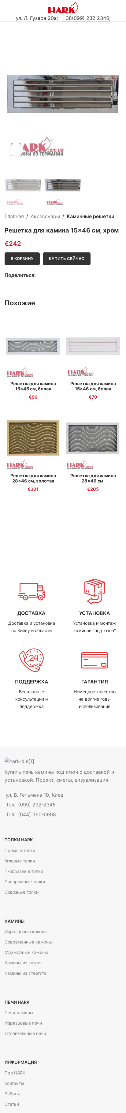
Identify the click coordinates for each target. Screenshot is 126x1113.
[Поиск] (118, 8)
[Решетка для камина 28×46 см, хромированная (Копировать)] (93, 438)
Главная (14, 216)
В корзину (22, 258)
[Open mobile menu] (7, 8)
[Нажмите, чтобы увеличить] (16, 150)
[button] (11, 94)
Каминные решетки (90, 216)
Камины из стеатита (25, 973)
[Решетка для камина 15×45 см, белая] (33, 346)
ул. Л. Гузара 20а (36, 18)
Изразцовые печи (23, 1023)
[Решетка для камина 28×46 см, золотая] (33, 438)
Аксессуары (45, 216)
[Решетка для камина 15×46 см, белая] (93, 346)
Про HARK (15, 1072)
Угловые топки (20, 860)
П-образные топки (24, 871)
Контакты (14, 1083)
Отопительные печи (25, 1033)
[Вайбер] (67, 275)
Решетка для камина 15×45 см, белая (33, 386)
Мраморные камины (26, 952)
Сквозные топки (22, 892)
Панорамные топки (25, 881)
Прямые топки (20, 850)
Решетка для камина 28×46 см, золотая (33, 478)
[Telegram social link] (60, 275)
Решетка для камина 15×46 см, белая (93, 386)
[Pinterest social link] (53, 275)
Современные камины (28, 941)
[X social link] (46, 275)
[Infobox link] (31, 606)
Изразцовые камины (27, 931)
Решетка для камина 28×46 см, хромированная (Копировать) (93, 483)
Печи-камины (19, 1012)
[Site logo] (63, 7)
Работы (12, 1093)
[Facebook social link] (39, 275)
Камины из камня (23, 962)
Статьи (12, 1104)
